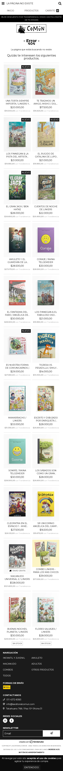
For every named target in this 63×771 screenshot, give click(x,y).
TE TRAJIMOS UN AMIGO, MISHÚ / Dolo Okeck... (46, 102)
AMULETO (37, 658)
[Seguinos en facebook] (11, 720)
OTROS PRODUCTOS (43, 669)
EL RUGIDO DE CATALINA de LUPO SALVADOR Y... (46, 155)
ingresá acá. (54, 749)
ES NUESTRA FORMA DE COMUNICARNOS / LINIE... (17, 366)
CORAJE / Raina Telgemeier (46, 261)
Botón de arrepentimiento (31, 752)
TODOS (7, 675)
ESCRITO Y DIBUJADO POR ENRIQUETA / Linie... (46, 419)
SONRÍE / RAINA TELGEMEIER (17, 472)
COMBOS (8, 669)
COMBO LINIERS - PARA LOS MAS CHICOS (46, 571)
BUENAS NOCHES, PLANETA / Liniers (17, 630)
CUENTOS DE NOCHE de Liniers (45, 208)
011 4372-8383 (13, 699)
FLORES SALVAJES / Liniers (45, 630)
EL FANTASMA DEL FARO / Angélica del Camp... (17, 313)
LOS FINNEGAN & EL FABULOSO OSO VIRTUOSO (46, 313)
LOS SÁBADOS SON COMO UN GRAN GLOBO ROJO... (45, 472)
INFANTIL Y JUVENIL (14, 658)
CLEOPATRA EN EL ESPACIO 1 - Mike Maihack (17, 525)
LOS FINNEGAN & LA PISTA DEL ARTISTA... (17, 155)
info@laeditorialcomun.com (20, 704)
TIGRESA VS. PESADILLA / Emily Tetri (45, 366)
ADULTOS (37, 664)
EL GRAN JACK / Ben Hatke (17, 208)
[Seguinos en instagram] (5, 720)
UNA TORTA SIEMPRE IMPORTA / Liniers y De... (17, 102)
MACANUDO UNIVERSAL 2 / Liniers (17, 577)
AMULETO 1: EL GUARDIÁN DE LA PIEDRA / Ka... (17, 261)
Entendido (31, 767)
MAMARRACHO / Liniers (17, 419)
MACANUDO (9, 664)
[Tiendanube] (31, 743)
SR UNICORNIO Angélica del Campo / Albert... (45, 525)
